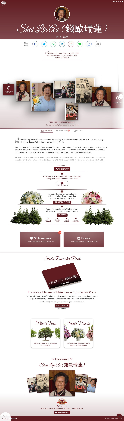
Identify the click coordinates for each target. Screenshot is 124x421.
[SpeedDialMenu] (119, 416)
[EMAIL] (71, 44)
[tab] (46, 131)
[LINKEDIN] (62, 44)
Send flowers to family (62, 202)
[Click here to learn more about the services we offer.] (62, 402)
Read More (62, 165)
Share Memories (63, 412)
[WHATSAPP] (53, 44)
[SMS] (80, 44)
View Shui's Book (62, 305)
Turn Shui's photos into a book (62, 122)
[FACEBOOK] (35, 44)
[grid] (62, 97)
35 (60, 232)
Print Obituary (63, 169)
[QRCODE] (26, 44)
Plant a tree (62, 215)
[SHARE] (89, 44)
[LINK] (98, 44)
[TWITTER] (44, 44)
